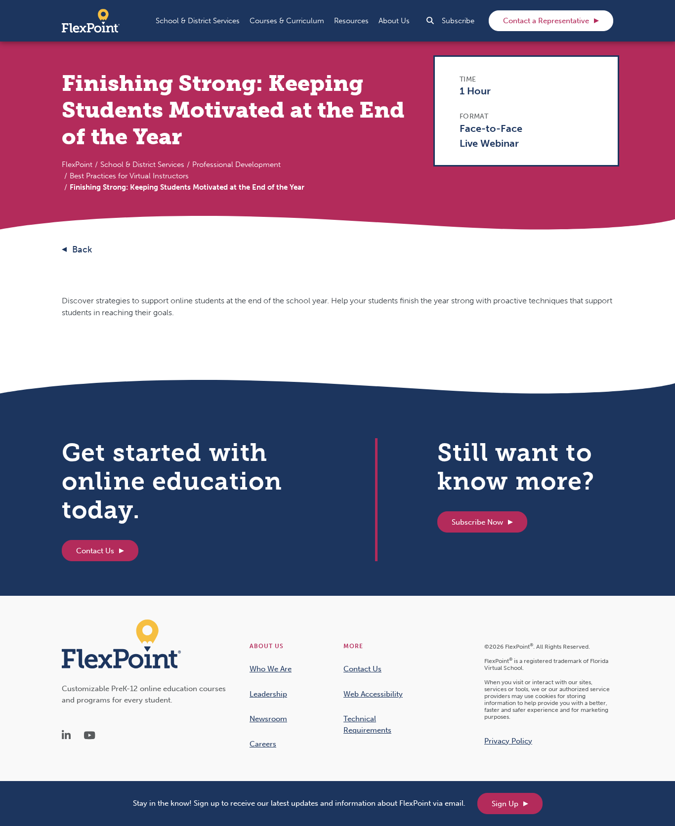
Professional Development (236, 164)
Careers (263, 744)
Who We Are (271, 668)
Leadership (268, 694)
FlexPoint (77, 164)
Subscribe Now (477, 522)
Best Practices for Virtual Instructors (129, 175)
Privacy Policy (508, 741)
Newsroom (268, 718)
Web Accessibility (373, 694)
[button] (198, 20)
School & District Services (142, 164)
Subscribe (458, 20)
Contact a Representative (546, 20)
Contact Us (95, 550)
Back (82, 249)
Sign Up (505, 803)
